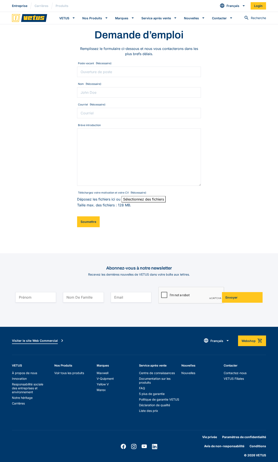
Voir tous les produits (69, 373)
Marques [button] (121, 18)
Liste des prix (148, 411)
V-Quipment (105, 378)
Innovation (19, 378)
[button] (232, 6)
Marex (101, 390)
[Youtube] (144, 446)
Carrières (41, 6)
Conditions (258, 446)
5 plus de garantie (152, 394)
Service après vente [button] (156, 18)
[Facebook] (123, 446)
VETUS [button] (64, 18)
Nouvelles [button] (191, 18)
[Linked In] (154, 446)
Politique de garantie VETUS (159, 399)
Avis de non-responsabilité (224, 446)
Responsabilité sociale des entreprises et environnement (27, 388)
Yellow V (103, 384)
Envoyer (231, 297)
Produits (62, 6)
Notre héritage (22, 398)
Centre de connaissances (157, 373)
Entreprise (19, 6)
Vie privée (209, 437)
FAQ (142, 388)
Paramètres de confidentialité (244, 437)
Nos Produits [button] (92, 18)
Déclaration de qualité (154, 405)
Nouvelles (188, 373)
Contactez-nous (235, 373)
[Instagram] (133, 446)
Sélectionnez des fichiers (143, 199)
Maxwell (102, 373)
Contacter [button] (219, 18)
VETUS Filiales (234, 378)
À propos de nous (24, 373)
